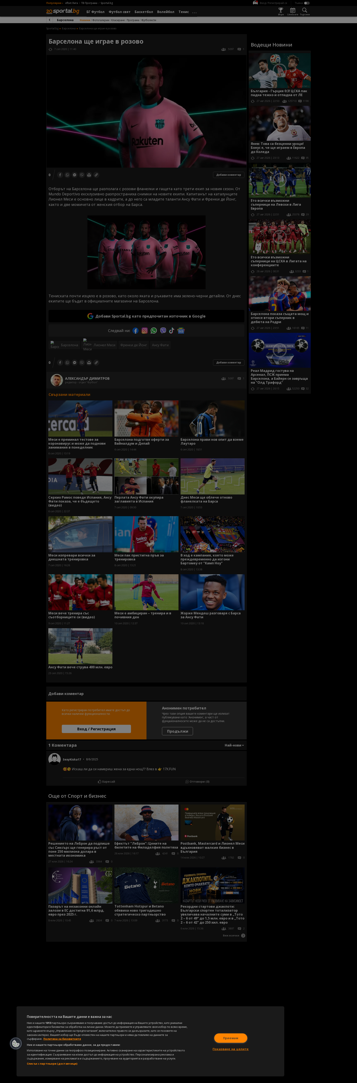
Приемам (230, 1038)
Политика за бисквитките (62, 1039)
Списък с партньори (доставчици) (52, 1063)
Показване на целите (231, 1049)
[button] (16, 1043)
